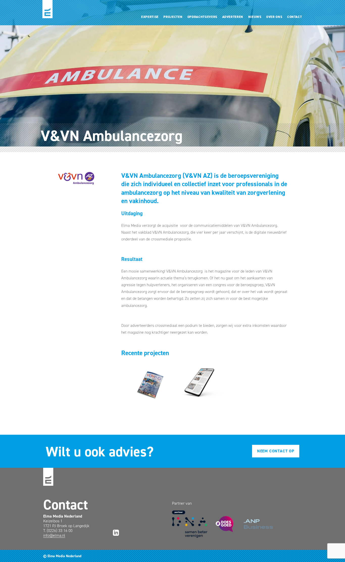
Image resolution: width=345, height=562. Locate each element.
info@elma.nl (54, 535)
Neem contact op (275, 451)
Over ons (274, 17)
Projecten (172, 17)
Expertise (150, 17)
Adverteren (232, 17)
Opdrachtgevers (202, 17)
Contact (294, 17)
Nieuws (254, 17)
